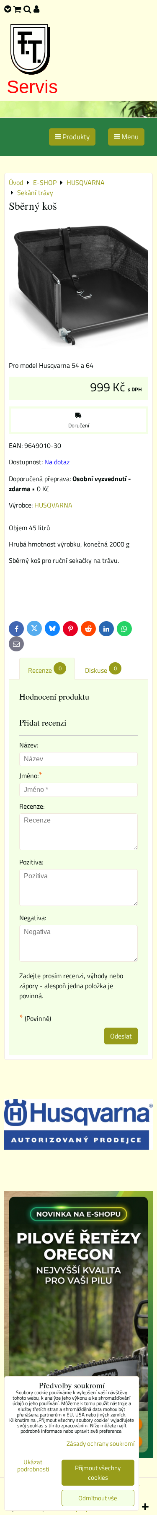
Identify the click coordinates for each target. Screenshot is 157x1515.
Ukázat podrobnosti (33, 1466)
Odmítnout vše (97, 1498)
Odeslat (121, 1036)
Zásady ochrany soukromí (100, 1443)
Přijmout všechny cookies (98, 1472)
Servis (32, 86)
